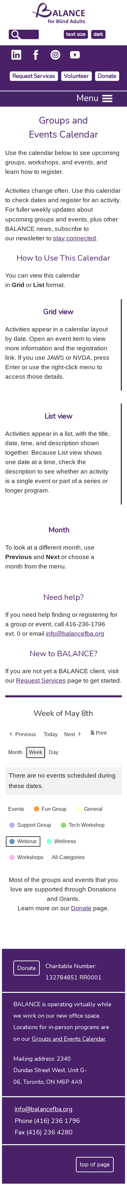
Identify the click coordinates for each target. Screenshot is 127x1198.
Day (53, 752)
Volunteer (76, 76)
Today (51, 734)
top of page (95, 1164)
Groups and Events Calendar (69, 1039)
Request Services (33, 76)
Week (35, 752)
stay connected (74, 238)
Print (98, 735)
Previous (25, 734)
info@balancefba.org (75, 633)
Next (69, 734)
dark (99, 34)
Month (15, 752)
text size (76, 34)
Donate (107, 76)
